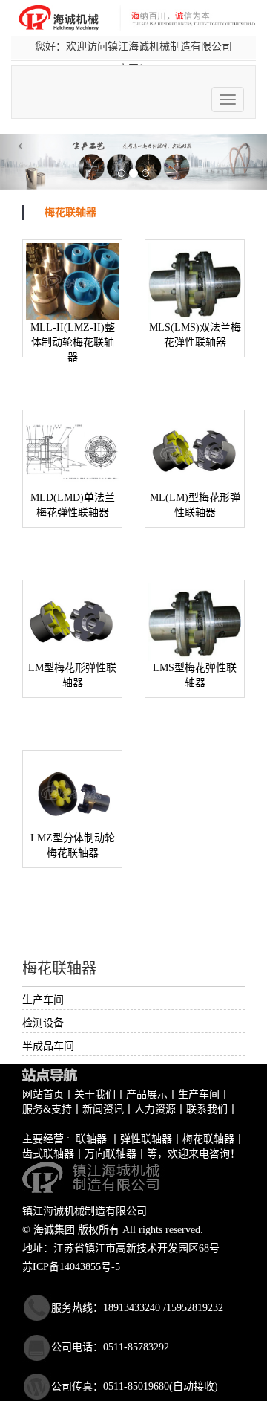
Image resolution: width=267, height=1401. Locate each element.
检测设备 (43, 1023)
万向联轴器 (110, 1153)
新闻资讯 (103, 1109)
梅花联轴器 (208, 1139)
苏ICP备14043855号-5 (71, 1266)
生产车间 (43, 1000)
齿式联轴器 (48, 1153)
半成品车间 (48, 1046)
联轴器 (91, 1139)
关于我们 (95, 1094)
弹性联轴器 (146, 1139)
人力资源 (155, 1109)
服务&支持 (47, 1109)
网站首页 (43, 1094)
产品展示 (147, 1094)
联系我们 (207, 1109)
